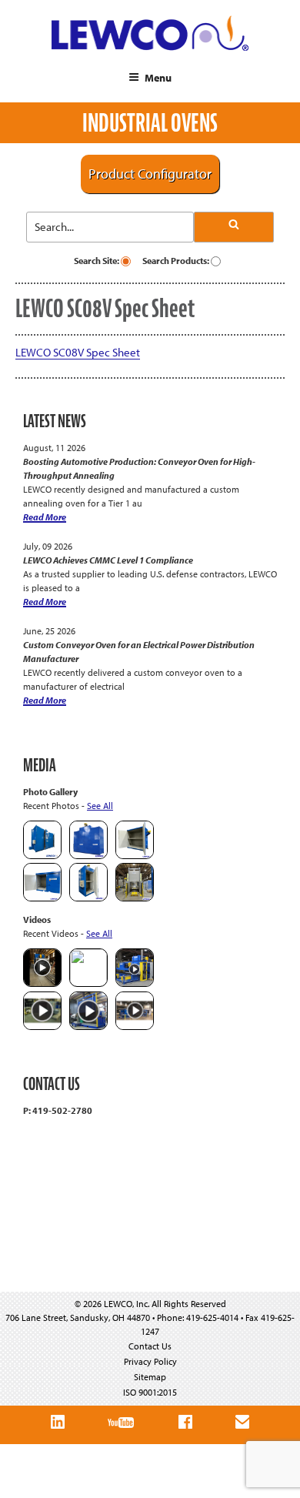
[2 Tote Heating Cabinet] (42, 898)
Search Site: (97, 260)
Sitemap (150, 1377)
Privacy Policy (150, 1361)
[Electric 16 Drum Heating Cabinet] (134, 855)
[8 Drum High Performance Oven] (88, 898)
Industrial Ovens (150, 122)
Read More (44, 517)
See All (100, 805)
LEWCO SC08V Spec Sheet (77, 352)
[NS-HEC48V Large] (88, 855)
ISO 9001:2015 (150, 1392)
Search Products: (176, 260)
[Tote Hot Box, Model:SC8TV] (42, 855)
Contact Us (150, 1346)
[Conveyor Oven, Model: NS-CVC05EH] (134, 898)
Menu (158, 78)
